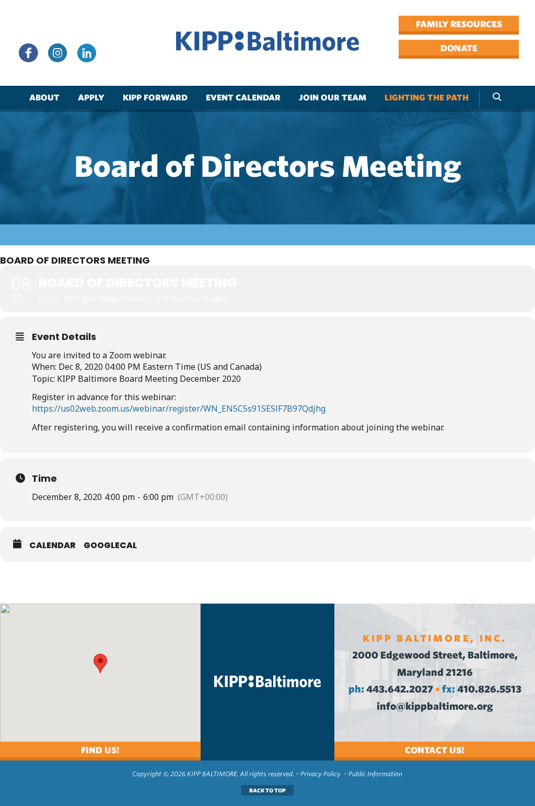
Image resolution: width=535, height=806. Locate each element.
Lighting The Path (427, 98)
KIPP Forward (155, 98)
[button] (100, 663)
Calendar (52, 545)
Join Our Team (332, 98)
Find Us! (100, 750)
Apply (91, 98)
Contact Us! (434, 750)
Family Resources (459, 24)
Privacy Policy (320, 774)
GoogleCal (110, 545)
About (44, 98)
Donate (459, 48)
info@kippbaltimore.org (435, 706)
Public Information (375, 774)
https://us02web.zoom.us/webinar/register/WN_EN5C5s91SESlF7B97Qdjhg (178, 408)
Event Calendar (243, 98)
